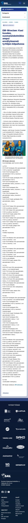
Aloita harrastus (6, 512)
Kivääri (11, 22)
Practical (18, 507)
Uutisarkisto (9, 9)
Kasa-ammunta (20, 511)
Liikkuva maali (20, 506)
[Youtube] (8, 491)
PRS (17, 515)
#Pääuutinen (5, 393)
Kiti (2, 514)
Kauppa (3, 518)
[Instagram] (5, 491)
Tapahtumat (4, 502)
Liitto (2, 500)
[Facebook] (2, 492)
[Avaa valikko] (24, 3)
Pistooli (18, 502)
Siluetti (18, 509)
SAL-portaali (5, 516)
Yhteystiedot (5, 506)
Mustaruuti (19, 513)
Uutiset (3, 504)
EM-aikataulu (19, 385)
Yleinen (16, 22)
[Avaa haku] (19, 3)
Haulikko (18, 504)
